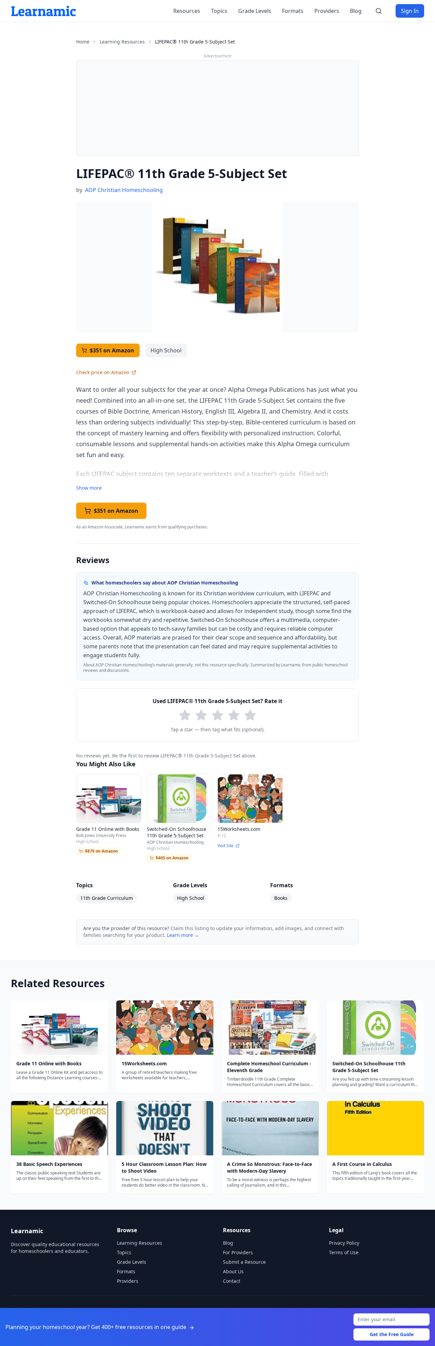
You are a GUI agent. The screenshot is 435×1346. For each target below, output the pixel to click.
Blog (356, 11)
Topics (219, 11)
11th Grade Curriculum (106, 898)
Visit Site (225, 846)
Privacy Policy (344, 1243)
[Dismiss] (427, 1315)
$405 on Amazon (172, 858)
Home (82, 41)
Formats (292, 11)
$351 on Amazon (112, 350)
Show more (89, 488)
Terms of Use (344, 1252)
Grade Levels (254, 11)
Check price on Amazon (102, 372)
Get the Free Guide (392, 1334)
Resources (186, 11)
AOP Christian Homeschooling (124, 190)
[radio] (184, 715)
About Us (233, 1271)
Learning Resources (122, 41)
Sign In (410, 11)
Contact (231, 1281)
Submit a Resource (244, 1262)
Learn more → (183, 935)
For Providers (238, 1252)
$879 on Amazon (101, 851)
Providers (326, 11)
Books (281, 898)
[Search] (378, 11)
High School (190, 898)
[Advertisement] (217, 108)
